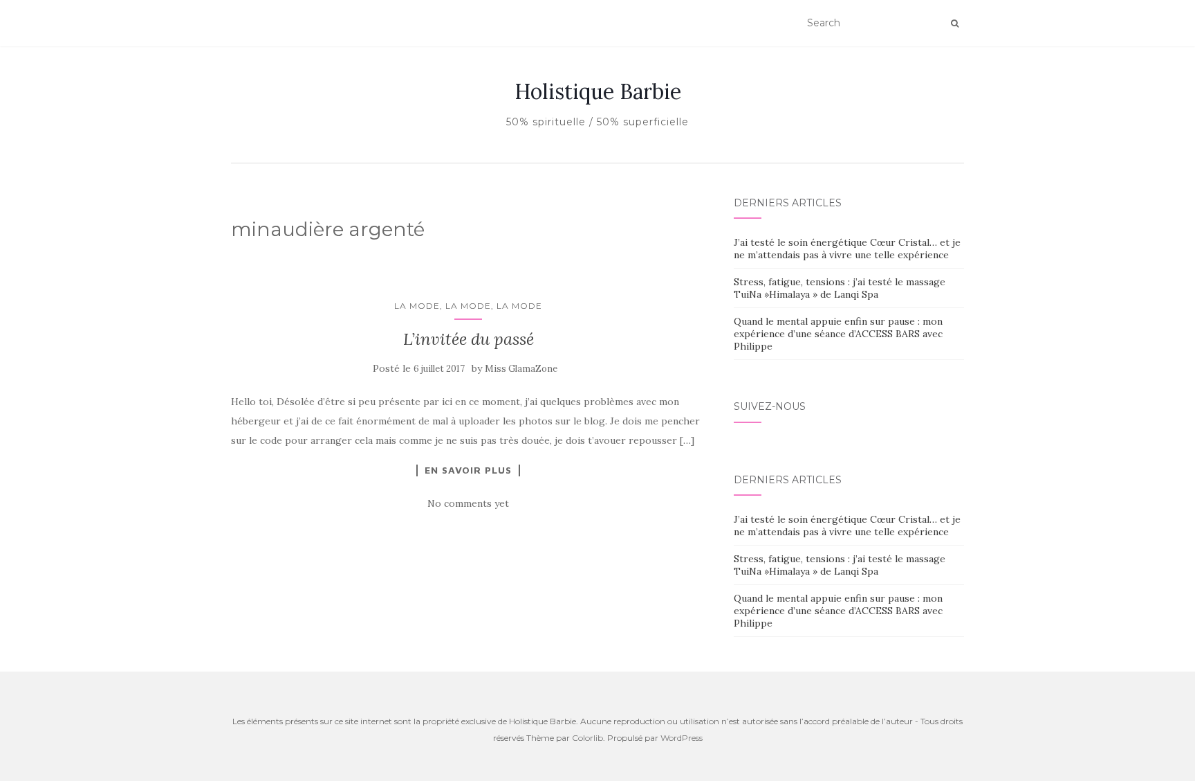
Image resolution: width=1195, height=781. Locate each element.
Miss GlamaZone (521, 369)
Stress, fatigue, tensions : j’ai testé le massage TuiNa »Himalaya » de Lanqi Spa (839, 288)
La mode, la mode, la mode (468, 305)
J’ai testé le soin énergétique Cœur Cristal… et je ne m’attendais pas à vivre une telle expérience (847, 248)
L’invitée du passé (468, 339)
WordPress (681, 738)
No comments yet (468, 503)
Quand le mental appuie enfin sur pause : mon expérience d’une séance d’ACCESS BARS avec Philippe (838, 333)
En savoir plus (468, 470)
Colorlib (587, 738)
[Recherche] (954, 23)
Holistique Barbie (598, 91)
